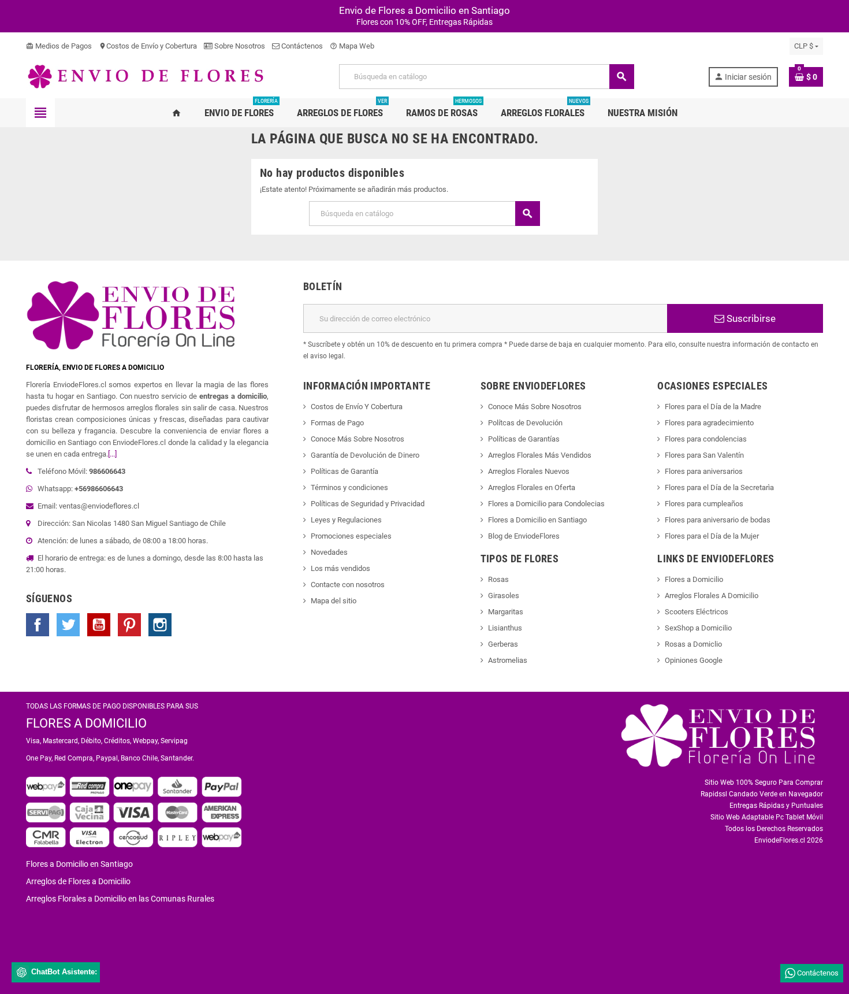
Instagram (160, 624)
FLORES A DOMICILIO (86, 723)
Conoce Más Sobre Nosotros (357, 439)
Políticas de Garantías (524, 439)
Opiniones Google (694, 660)
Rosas (498, 579)
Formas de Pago (337, 422)
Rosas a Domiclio (693, 644)
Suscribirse (750, 318)
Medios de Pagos (59, 46)
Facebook (37, 624)
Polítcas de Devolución (525, 422)
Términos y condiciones (349, 487)
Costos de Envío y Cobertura (148, 46)
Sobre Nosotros (239, 46)
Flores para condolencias (706, 439)
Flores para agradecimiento (709, 422)
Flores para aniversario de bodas (717, 519)
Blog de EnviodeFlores (524, 536)
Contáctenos (301, 46)
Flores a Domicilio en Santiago (537, 519)
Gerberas (503, 644)
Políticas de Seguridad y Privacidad (368, 503)
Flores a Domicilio (694, 579)
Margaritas (505, 611)
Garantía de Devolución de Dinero (365, 455)
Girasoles (503, 595)
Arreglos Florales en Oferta (531, 487)
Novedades (329, 552)
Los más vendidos (340, 568)
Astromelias (507, 660)
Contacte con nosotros (348, 584)
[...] (112, 454)
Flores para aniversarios (704, 471)
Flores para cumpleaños (704, 503)
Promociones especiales (351, 536)
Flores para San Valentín (704, 455)
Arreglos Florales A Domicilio (711, 595)
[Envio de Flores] (145, 76)
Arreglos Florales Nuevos (528, 471)
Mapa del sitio (333, 600)
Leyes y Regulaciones (346, 519)
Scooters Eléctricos (696, 611)
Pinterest (129, 624)
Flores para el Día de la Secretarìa (719, 487)
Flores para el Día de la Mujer (712, 536)
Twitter (68, 624)
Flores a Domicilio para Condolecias (546, 503)
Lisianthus (505, 628)
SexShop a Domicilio (698, 628)
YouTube (98, 624)
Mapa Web (352, 46)
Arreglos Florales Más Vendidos (539, 455)
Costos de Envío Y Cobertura (357, 406)
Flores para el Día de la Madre (713, 406)
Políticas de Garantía (344, 471)
